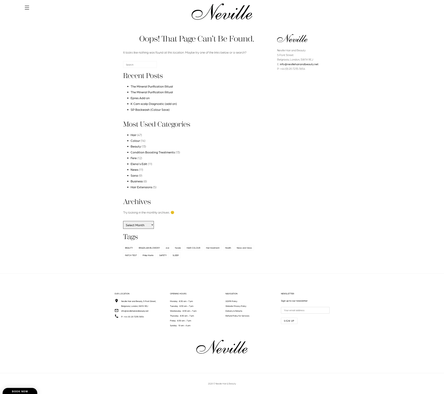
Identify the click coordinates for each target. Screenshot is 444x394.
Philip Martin (148, 255)
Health (228, 247)
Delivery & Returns (233, 311)
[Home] (222, 23)
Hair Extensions (141, 187)
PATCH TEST (131, 255)
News (134, 169)
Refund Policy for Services (237, 315)
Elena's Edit (139, 164)
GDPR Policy (231, 301)
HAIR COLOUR (193, 247)
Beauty (136, 146)
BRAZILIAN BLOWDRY (149, 247)
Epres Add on (140, 98)
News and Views (244, 247)
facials (178, 247)
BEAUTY (129, 247)
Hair (133, 135)
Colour (135, 140)
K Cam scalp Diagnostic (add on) (154, 103)
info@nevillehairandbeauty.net (299, 64)
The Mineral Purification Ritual (152, 86)
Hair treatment (212, 247)
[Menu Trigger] (27, 7)
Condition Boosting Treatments (153, 152)
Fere (134, 158)
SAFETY (163, 255)
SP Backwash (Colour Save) (150, 109)
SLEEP (176, 255)
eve (167, 247)
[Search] (149, 65)
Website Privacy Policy (235, 306)
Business (137, 181)
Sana (134, 175)
